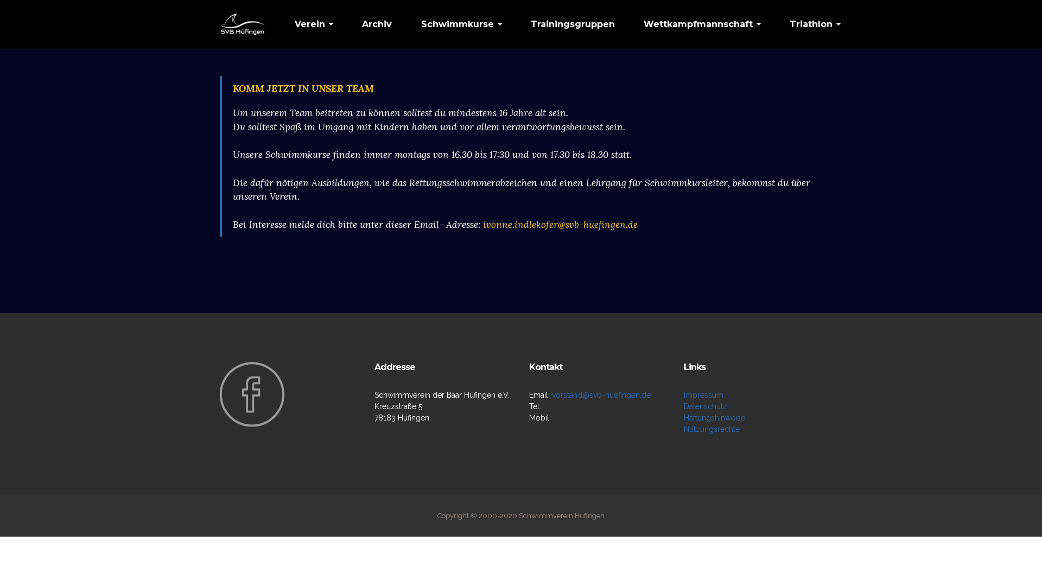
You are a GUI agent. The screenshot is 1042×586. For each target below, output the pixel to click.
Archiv (377, 24)
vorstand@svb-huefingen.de (601, 395)
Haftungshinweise (714, 417)
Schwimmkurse (457, 24)
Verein (310, 24)
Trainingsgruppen (573, 24)
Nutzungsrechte (712, 429)
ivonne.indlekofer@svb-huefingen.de (560, 225)
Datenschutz (705, 406)
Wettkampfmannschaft (698, 24)
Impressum (703, 395)
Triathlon (811, 24)
